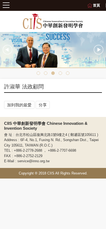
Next (98, 50)
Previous (7, 50)
